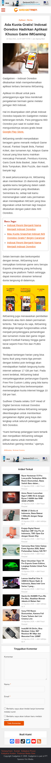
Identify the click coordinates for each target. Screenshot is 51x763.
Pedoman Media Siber (26, 753)
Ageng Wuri (40, 39)
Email (7, 696)
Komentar (8, 657)
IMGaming (8, 450)
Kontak (17, 751)
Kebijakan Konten (8, 753)
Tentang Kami (7, 751)
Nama (7, 684)
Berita (29, 20)
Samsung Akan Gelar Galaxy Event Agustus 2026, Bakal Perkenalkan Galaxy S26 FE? (34, 548)
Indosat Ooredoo (19, 450)
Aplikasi (22, 20)
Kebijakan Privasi (28, 751)
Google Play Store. (13, 131)
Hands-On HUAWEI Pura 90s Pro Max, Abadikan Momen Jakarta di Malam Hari (33, 598)
